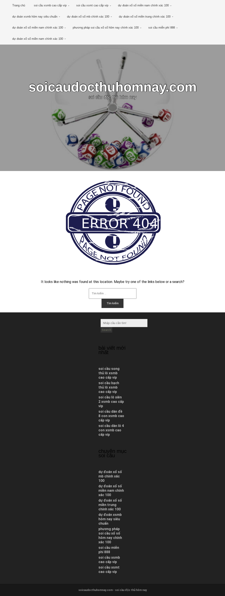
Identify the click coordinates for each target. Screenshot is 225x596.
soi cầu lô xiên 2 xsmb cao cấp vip (111, 401)
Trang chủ (18, 5)
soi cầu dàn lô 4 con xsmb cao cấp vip (111, 430)
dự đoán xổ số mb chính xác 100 (88, 16)
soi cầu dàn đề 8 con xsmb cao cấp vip (111, 415)
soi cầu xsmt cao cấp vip (92, 5)
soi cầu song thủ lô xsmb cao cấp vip (109, 373)
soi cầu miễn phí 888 (161, 27)
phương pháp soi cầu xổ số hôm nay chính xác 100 (106, 27)
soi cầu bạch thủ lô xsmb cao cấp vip (108, 387)
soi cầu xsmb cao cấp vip (50, 5)
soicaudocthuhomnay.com (113, 86)
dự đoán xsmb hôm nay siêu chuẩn (34, 16)
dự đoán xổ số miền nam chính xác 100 (143, 5)
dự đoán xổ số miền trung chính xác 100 (145, 16)
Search (106, 329)
